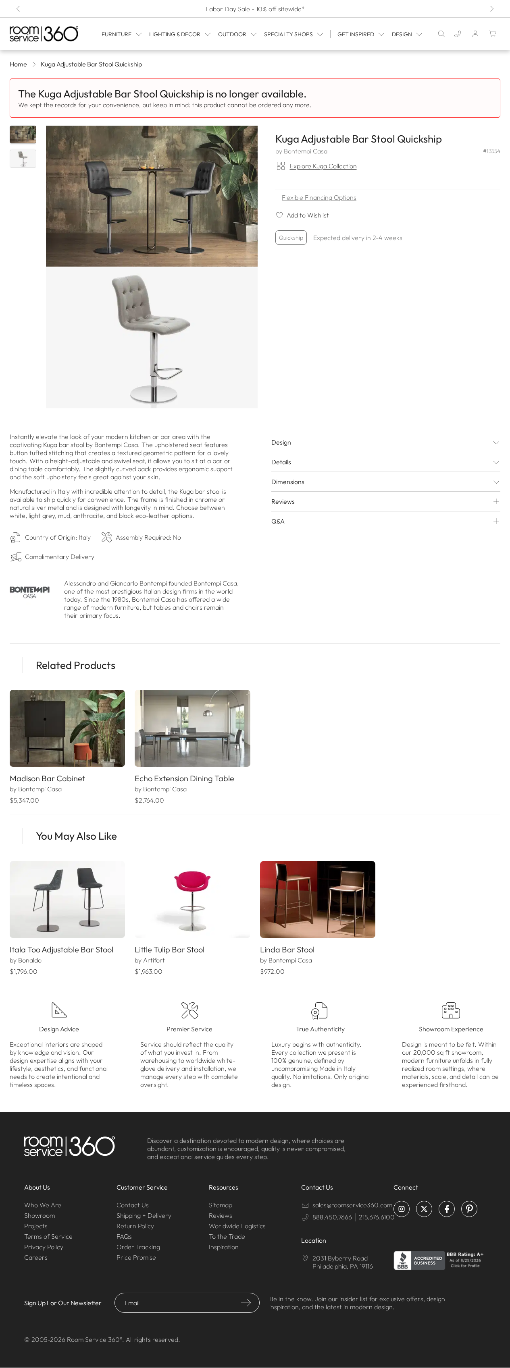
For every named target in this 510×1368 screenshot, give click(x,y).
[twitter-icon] (424, 1209)
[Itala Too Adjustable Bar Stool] (67, 899)
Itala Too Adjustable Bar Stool (61, 949)
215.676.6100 (377, 1217)
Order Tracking (138, 1247)
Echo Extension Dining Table (184, 778)
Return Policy (135, 1226)
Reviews (220, 1215)
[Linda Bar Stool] (317, 899)
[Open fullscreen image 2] (152, 337)
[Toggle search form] (441, 33)
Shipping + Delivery (144, 1215)
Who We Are (42, 1205)
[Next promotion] (491, 9)
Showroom (39, 1215)
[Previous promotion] (18, 9)
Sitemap (220, 1205)
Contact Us (133, 1205)
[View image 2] (23, 159)
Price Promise (136, 1257)
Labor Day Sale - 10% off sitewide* (255, 9)
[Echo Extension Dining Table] (192, 728)
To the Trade (227, 1236)
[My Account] (475, 33)
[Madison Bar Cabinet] (67, 728)
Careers (36, 1257)
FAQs (124, 1236)
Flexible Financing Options (319, 197)
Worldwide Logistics (237, 1226)
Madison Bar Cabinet (47, 778)
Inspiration (224, 1247)
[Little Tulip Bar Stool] (192, 899)
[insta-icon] (401, 1209)
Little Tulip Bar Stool (169, 949)
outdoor (232, 34)
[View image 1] (23, 134)
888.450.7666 (332, 1217)
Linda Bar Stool (287, 949)
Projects (36, 1226)
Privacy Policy (43, 1247)
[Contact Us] (457, 33)
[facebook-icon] (447, 1209)
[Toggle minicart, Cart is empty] (493, 33)
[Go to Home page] (44, 33)
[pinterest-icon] (469, 1209)
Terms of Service (48, 1236)
